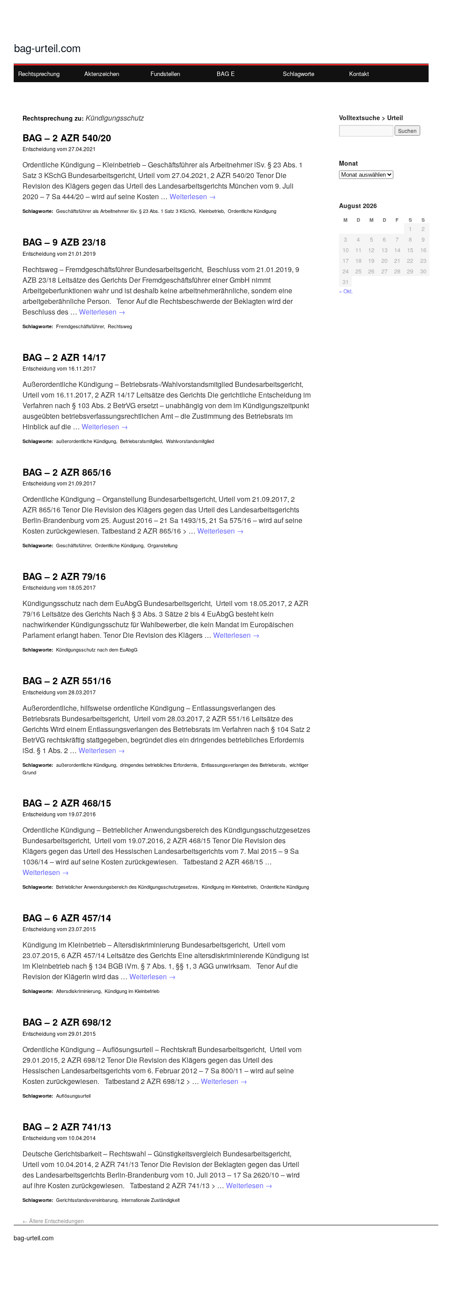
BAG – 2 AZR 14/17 (64, 357)
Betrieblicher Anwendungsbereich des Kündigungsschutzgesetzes (127, 886)
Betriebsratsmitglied (141, 440)
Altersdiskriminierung (78, 990)
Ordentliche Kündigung (252, 210)
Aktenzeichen (101, 73)
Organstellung (162, 545)
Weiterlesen (193, 196)
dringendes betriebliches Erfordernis (158, 764)
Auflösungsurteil (73, 1095)
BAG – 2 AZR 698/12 (67, 1021)
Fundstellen (165, 73)
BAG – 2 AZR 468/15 (67, 802)
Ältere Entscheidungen (53, 1220)
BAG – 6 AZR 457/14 (67, 917)
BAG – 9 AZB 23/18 (64, 241)
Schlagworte (298, 73)
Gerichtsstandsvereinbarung (86, 1199)
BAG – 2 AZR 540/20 (67, 137)
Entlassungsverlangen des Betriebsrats (243, 764)
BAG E (226, 73)
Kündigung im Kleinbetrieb (229, 886)
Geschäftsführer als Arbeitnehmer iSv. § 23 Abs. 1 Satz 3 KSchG (125, 210)
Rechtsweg (120, 326)
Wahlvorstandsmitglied (190, 440)
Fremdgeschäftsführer (80, 326)
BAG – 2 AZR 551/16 (67, 680)
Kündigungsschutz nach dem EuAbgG (97, 649)
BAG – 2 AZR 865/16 (67, 471)
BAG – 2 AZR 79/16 (64, 576)
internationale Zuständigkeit (150, 1199)
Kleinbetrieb (211, 210)
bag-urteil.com (47, 47)
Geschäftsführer (73, 545)
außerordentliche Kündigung (86, 440)
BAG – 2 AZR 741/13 (67, 1126)
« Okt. (346, 291)
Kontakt (359, 73)
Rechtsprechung (39, 73)
